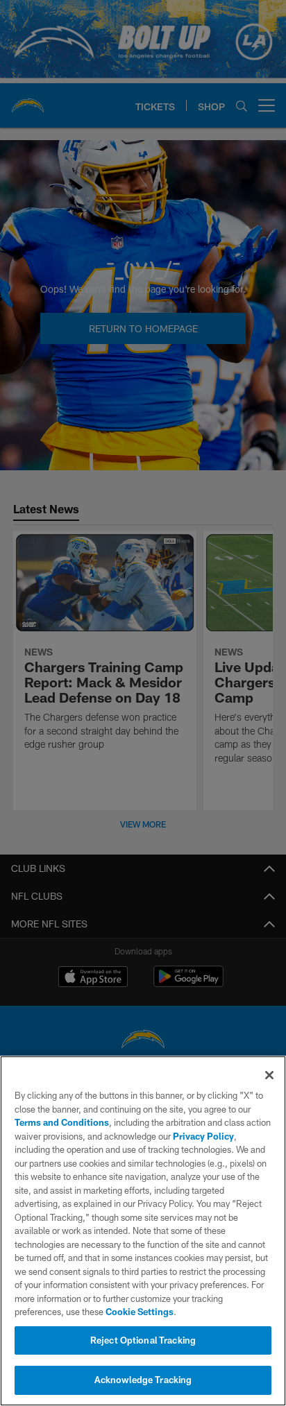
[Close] (269, 1075)
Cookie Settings (140, 1311)
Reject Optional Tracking (143, 1340)
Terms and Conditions (62, 1122)
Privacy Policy (203, 1136)
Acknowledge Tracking (143, 1379)
